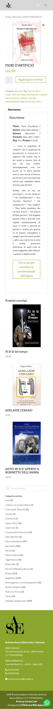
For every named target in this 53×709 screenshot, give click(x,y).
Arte (7, 500)
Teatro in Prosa (13, 592)
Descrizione (14, 109)
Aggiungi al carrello (30, 79)
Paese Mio (10, 564)
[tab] (26, 110)
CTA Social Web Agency (33, 705)
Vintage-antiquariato (15, 601)
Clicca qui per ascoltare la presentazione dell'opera (26, 269)
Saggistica (10, 578)
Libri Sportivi (12, 537)
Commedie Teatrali (15, 509)
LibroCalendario (13, 541)
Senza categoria (13, 587)
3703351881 (13, 673)
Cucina (9, 514)
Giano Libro (11, 523)
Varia (8, 596)
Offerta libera (12, 555)
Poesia (8, 573)
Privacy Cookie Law (26, 701)
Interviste (10, 528)
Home (8, 17)
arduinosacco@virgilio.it (20, 679)
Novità (8, 550)
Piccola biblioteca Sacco (17, 569)
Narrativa (17, 17)
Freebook (10, 518)
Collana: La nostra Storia (17, 505)
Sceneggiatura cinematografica (21, 582)
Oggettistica (11, 559)
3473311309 (13, 670)
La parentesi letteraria (16, 532)
